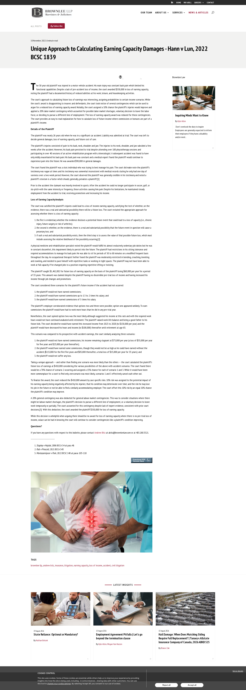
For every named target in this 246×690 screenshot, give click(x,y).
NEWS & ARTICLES (198, 13)
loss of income (95, 565)
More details (238, 671)
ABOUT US (160, 13)
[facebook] (146, 77)
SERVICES (177, 13)
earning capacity (81, 565)
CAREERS (197, 3)
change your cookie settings (59, 683)
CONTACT (210, 3)
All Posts (36, 26)
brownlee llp (36, 565)
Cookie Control (46, 673)
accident (107, 565)
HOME (178, 3)
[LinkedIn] (172, 3)
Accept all (192, 685)
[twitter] (129, 77)
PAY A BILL (188, 3)
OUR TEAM (146, 13)
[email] (120, 77)
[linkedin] (137, 77)
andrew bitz (48, 565)
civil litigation (118, 565)
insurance (59, 565)
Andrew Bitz (99, 432)
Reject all (166, 685)
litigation (68, 565)
